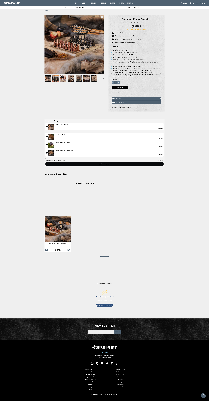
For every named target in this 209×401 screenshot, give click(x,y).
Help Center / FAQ (90, 369)
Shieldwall (120, 387)
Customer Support (90, 372)
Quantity (116, 79)
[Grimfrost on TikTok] (117, 363)
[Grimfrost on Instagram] (92, 363)
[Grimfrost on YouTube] (102, 363)
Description (116, 98)
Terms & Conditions (90, 379)
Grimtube (120, 379)
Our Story (90, 384)
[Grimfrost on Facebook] (97, 363)
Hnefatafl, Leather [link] (60, 134)
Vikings (120, 382)
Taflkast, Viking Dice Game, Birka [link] (64, 150)
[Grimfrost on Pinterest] (112, 363)
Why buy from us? (120, 369)
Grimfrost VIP (120, 384)
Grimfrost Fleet (120, 374)
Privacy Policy (90, 382)
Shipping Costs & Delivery (90, 377)
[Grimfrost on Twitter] (107, 363)
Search (90, 389)
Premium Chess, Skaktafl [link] (61, 124)
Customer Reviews (90, 374)
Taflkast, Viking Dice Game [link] (62, 142)
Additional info (118, 102)
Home (46, 10)
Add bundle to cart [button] (104, 164)
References (120, 377)
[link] (51, 127)
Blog (90, 387)
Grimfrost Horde (120, 372)
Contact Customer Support (104, 360)
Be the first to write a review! (104, 305)
